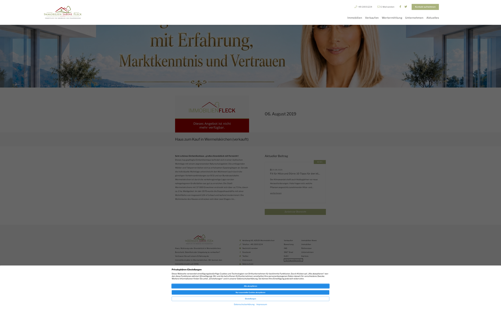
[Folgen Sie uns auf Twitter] (405, 7)
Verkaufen (372, 17)
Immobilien (354, 17)
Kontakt (425, 7)
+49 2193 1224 (365, 7)
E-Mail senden (387, 7)
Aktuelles (432, 17)
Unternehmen (414, 17)
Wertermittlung (392, 17)
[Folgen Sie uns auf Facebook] (400, 7)
